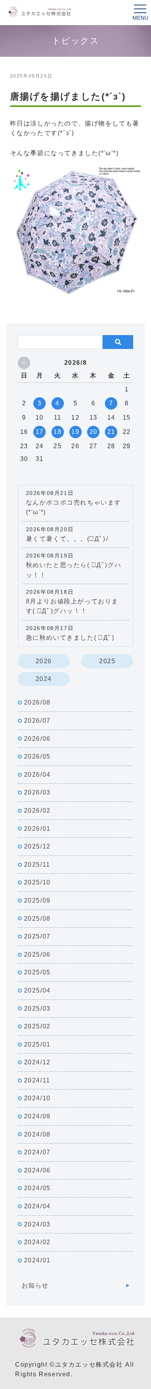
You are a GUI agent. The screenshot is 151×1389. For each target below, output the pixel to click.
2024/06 (37, 1170)
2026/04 (37, 774)
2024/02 (37, 1242)
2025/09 (37, 900)
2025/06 (37, 954)
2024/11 (37, 1080)
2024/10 (37, 1098)
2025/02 (37, 1026)
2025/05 (37, 972)
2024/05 (37, 1188)
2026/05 (37, 756)
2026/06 (37, 738)
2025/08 (37, 918)
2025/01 (37, 1044)
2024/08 (37, 1134)
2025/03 (37, 1008)
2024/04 (37, 1206)
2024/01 (37, 1260)
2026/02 (37, 810)
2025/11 (37, 864)
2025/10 (37, 882)
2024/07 (37, 1152)
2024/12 (37, 1062)
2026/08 (37, 702)
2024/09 (37, 1116)
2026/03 (37, 792)
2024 (44, 679)
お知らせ (35, 1285)
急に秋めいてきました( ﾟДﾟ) (70, 637)
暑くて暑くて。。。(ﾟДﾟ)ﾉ (67, 538)
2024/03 (37, 1224)
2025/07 (37, 936)
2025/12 (37, 846)
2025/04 (37, 990)
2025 (107, 661)
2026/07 (37, 720)
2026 (44, 661)
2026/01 (37, 828)
